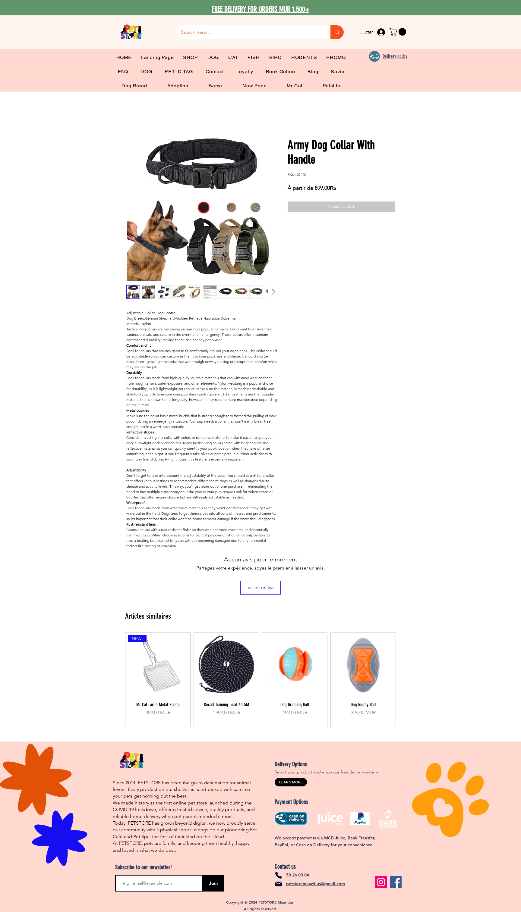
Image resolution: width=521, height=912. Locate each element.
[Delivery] (374, 56)
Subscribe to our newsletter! (143, 867)
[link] (398, 32)
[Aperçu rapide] (226, 665)
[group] (260, 679)
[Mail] (279, 884)
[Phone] (279, 875)
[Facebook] (396, 882)
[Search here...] (337, 32)
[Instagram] (381, 882)
